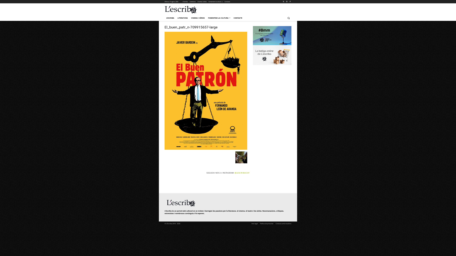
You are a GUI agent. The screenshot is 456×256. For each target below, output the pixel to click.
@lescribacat (242, 173)
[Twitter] (283, 1)
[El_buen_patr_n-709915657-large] (206, 149)
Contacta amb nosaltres (283, 224)
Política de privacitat (266, 224)
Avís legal (255, 224)
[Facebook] (290, 1)
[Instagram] (286, 1)
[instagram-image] (167, 184)
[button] (288, 18)
